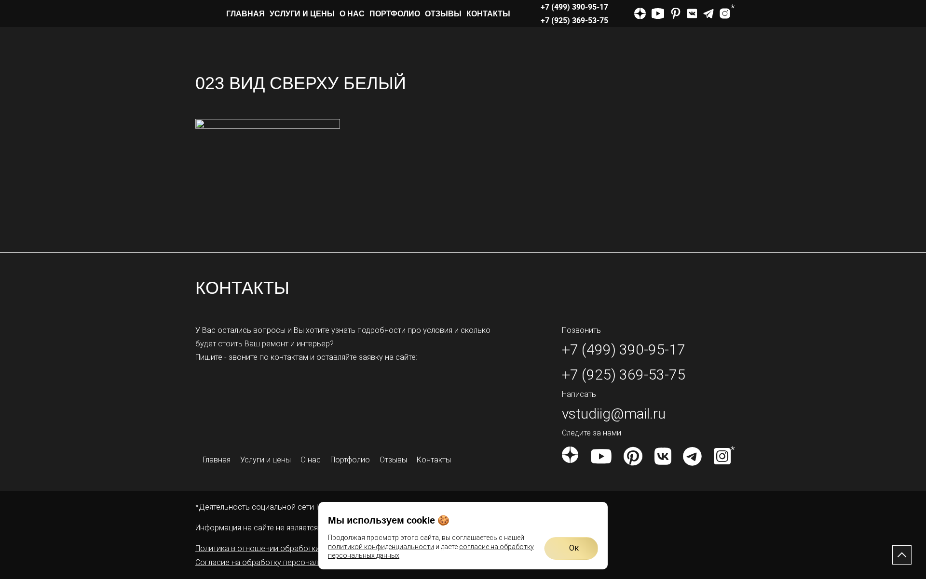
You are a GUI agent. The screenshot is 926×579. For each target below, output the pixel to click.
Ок (574, 548)
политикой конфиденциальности (381, 547)
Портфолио (394, 13)
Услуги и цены (302, 13)
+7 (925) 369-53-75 (574, 20)
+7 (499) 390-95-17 (574, 6)
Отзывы (443, 13)
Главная (245, 13)
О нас (352, 13)
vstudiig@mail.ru (614, 413)
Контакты (488, 13)
